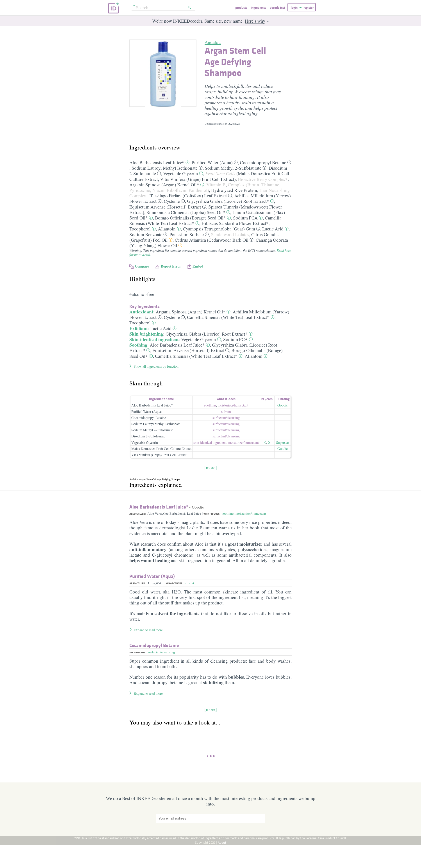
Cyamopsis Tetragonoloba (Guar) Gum (219, 229)
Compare (142, 266)
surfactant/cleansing (161, 652)
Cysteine (172, 201)
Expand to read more (148, 629)
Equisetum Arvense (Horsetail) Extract (165, 207)
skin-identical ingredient (210, 442)
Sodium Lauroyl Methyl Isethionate (165, 168)
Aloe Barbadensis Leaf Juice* (156, 162)
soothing (210, 405)
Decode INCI (277, 7)
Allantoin (167, 229)
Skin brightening (146, 334)
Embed (198, 266)
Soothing (138, 345)
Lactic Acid (273, 229)
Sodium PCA (245, 218)
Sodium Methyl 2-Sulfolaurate (233, 168)
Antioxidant (141, 311)
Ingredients (258, 7)
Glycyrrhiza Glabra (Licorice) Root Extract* (228, 201)
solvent (226, 411)
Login (294, 7)
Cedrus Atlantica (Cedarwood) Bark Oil (211, 240)
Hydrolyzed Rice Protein (234, 190)
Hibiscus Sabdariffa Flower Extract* (235, 223)
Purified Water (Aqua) (212, 162)
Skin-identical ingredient (154, 339)
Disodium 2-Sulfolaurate (148, 436)
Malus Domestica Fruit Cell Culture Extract (161, 448)
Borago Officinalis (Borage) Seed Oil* (190, 218)
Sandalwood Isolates (230, 234)
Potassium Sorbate (186, 234)
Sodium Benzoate (145, 234)
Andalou (213, 42)
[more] (210, 467)
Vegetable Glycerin (180, 173)
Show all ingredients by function (156, 366)
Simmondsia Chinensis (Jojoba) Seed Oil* (185, 212)
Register (308, 7)
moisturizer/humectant (250, 513)
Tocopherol (140, 229)
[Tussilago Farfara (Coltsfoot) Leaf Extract (187, 195)
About (222, 842)
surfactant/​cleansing (226, 417)
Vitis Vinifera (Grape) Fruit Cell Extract (197, 179)
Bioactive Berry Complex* (263, 179)
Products (241, 7)
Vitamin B (216, 185)
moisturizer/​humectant (233, 405)
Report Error (171, 266)
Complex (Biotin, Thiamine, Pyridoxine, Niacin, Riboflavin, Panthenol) (204, 187)
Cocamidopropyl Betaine (263, 162)
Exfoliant (138, 328)
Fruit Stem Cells (220, 173)
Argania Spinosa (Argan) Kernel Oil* (164, 185)
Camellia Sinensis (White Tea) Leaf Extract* (228, 317)
